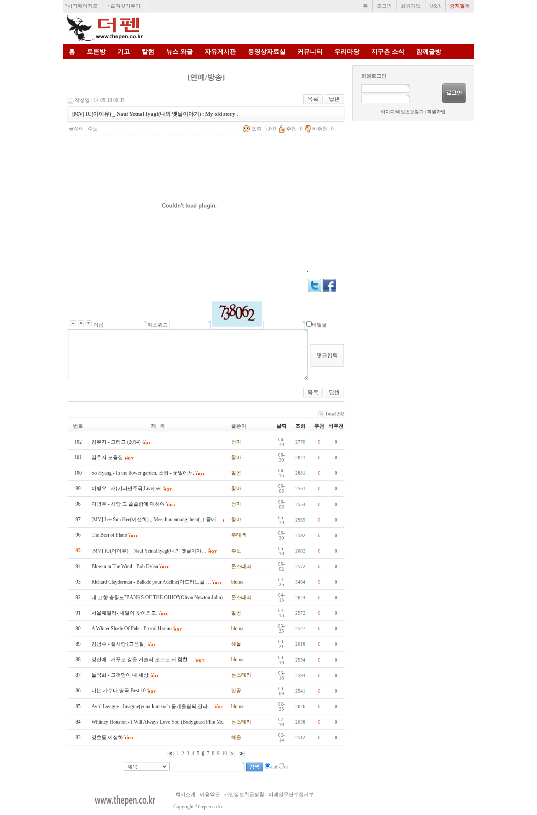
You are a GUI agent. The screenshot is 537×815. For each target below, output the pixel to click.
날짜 (281, 426)
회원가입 (411, 6)
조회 (300, 426)
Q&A (435, 6)
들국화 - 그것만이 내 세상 (120, 675)
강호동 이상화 (107, 737)
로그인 (384, 6)
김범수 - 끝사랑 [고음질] (118, 644)
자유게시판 (220, 51)
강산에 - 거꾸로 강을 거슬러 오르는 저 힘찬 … (142, 659)
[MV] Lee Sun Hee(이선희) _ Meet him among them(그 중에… (156, 519)
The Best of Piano (109, 535)
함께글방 (428, 51)
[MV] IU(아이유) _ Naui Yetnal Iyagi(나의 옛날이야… (148, 551)
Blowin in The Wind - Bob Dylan (124, 566)
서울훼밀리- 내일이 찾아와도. (124, 613)
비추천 (336, 426)
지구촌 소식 (387, 51)
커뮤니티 (310, 51)
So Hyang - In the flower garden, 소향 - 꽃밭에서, (142, 473)
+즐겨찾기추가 (124, 6)
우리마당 (347, 51)
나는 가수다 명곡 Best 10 (118, 690)
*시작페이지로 (81, 6)
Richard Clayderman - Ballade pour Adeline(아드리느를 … (151, 582)
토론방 (96, 51)
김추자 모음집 (107, 457)
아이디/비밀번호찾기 (402, 111)
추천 (319, 426)
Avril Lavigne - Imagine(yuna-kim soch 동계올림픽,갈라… (152, 706)
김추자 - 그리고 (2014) (116, 442)
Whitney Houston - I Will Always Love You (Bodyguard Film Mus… (161, 722)
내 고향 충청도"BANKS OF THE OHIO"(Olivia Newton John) (157, 597)
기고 (123, 51)
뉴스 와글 (179, 51)
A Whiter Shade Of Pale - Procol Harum (131, 628)
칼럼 (148, 51)
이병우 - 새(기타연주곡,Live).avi (126, 488)
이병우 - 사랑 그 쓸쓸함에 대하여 (128, 504)
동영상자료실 (267, 51)
